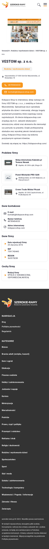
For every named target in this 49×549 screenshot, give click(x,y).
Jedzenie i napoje (10, 389)
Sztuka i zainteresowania (13, 481)
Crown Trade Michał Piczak (27, 189)
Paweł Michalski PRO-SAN (27, 175)
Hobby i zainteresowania (13, 382)
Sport (4, 466)
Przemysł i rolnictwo (11, 431)
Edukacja (6, 368)
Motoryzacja (7, 403)
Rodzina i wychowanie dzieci (17, 69)
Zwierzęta (6, 509)
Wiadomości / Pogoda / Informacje (17, 495)
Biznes (5, 347)
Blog (4, 322)
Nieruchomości (8, 410)
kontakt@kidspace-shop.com (21, 92)
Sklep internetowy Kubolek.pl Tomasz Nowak (28, 161)
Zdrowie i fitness (9, 502)
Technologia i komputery (13, 488)
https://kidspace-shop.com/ (34, 143)
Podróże (5, 417)
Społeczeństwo (8, 459)
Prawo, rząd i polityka (11, 424)
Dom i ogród (7, 361)
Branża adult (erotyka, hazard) (15, 354)
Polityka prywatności (11, 327)
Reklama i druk (8, 438)
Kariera (5, 396)
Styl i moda (7, 474)
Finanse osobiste (9, 375)
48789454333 (14, 85)
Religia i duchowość (11, 445)
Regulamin (6, 331)
